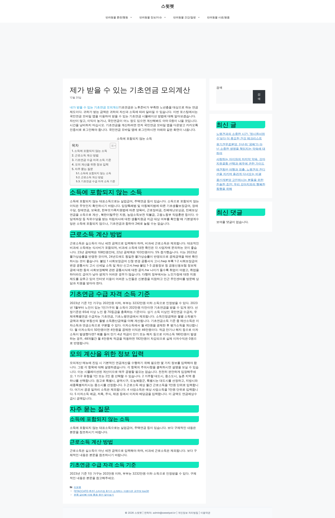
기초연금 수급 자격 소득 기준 (93, 160)
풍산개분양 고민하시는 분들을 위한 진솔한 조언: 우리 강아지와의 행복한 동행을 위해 (240, 184)
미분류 (77, 487)
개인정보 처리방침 (188, 512)
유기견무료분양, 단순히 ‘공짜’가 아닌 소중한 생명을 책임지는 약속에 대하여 (240, 149)
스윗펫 (167, 6)
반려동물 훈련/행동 (117, 17)
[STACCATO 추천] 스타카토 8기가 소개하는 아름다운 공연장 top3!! (111, 491)
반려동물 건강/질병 (184, 17)
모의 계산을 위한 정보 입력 (92, 164)
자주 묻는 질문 (84, 169)
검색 (219, 87)
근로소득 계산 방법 (87, 155)
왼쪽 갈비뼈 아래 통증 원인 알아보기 (94, 494)
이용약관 (205, 512)
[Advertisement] (167, 48)
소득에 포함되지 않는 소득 (90, 151)
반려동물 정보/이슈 (150, 17)
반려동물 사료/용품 (218, 17)
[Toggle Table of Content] (111, 146)
